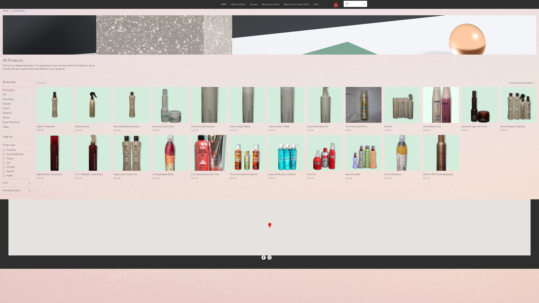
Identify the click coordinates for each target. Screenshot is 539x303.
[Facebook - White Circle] (263, 257)
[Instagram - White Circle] (269, 257)
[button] (336, 4)
